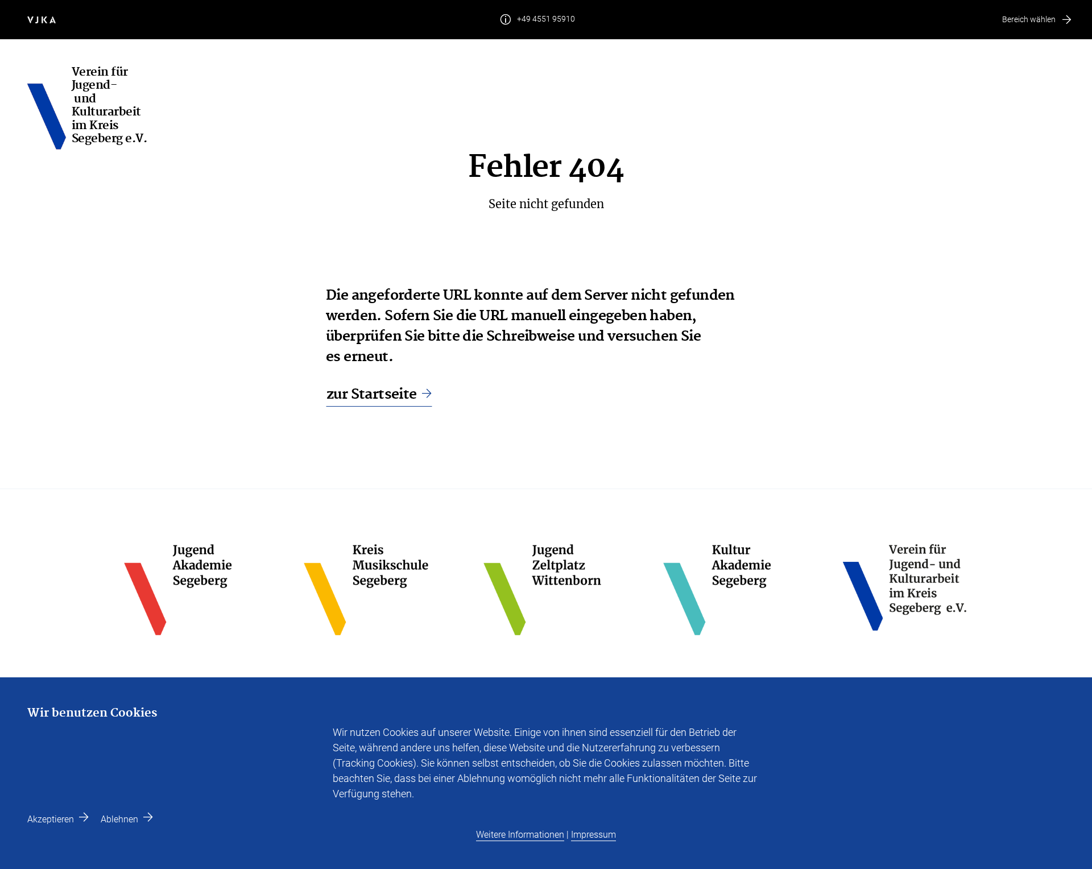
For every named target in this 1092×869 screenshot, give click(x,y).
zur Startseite (371, 394)
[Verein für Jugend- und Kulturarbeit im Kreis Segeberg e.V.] (49, 108)
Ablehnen (119, 819)
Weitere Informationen (520, 834)
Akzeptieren (50, 819)
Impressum (593, 834)
